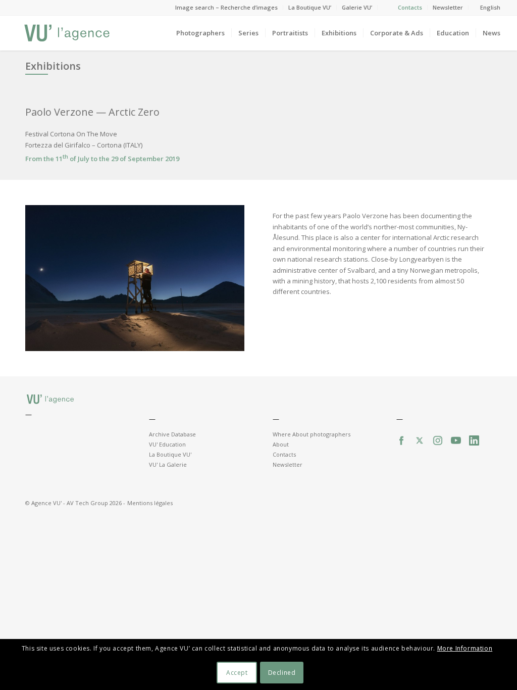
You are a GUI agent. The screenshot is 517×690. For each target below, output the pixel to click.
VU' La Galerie (168, 464)
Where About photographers (311, 434)
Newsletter (448, 7)
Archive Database (172, 434)
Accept (237, 672)
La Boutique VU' (170, 454)
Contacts (410, 7)
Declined (282, 672)
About (281, 444)
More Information (465, 648)
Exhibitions (53, 66)
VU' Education (167, 444)
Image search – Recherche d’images (226, 7)
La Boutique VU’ (309, 7)
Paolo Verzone (60, 112)
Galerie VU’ (357, 7)
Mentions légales (150, 503)
